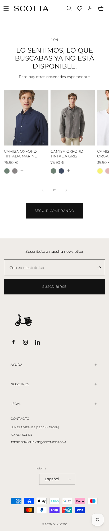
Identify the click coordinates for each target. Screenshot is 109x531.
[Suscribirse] (99, 267)
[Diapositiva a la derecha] (66, 190)
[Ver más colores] (22, 170)
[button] (6, 8)
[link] (54, 211)
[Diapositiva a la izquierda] (43, 190)
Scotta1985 (60, 524)
